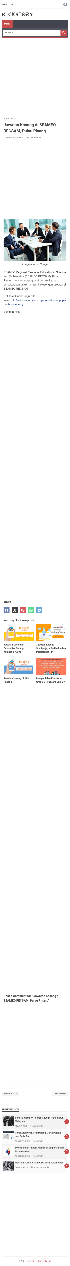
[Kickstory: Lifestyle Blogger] (17, 14)
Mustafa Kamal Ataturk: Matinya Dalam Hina (39, 1162)
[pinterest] (23, 610)
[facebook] (7, 610)
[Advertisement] (35, 75)
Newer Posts (10, 1093)
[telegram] (39, 610)
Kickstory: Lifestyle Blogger (39, 1261)
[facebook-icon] (65, 4)
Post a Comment (33, 138)
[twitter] (15, 610)
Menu (7, 24)
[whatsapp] (31, 610)
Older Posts (60, 1093)
